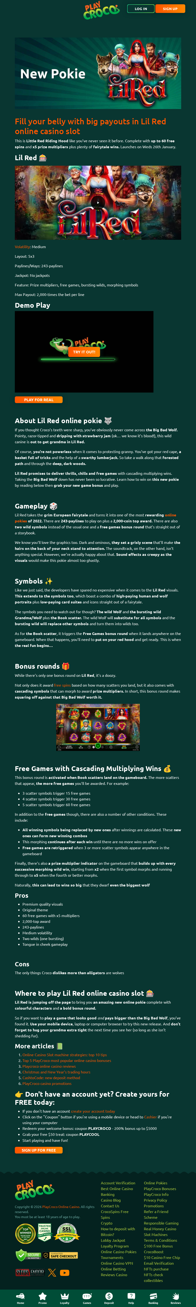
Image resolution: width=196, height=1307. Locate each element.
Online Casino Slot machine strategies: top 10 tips (64, 1054)
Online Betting (113, 1268)
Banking (107, 1194)
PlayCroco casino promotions (46, 1083)
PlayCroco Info (156, 1194)
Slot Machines (156, 1234)
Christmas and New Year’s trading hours (56, 1071)
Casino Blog (111, 1200)
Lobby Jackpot (113, 1240)
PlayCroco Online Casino (60, 1206)
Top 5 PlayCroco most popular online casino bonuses (66, 1060)
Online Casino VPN (117, 1263)
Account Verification (118, 1182)
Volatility (22, 246)
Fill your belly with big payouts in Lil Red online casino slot (90, 126)
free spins (62, 685)
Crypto (106, 1222)
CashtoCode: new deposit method (51, 1077)
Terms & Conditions (160, 1240)
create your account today (93, 1111)
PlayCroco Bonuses (160, 1188)
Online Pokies (155, 1182)
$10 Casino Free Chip (162, 1257)
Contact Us (110, 1205)
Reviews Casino (114, 1274)
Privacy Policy (155, 1200)
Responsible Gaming (161, 1222)
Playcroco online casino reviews (49, 1066)
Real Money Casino (160, 1228)
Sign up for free (39, 1150)
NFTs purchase (156, 1268)
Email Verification (159, 1263)
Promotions (154, 1205)
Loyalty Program (115, 1245)
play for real (39, 399)
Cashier (150, 1116)
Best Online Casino (117, 1188)
